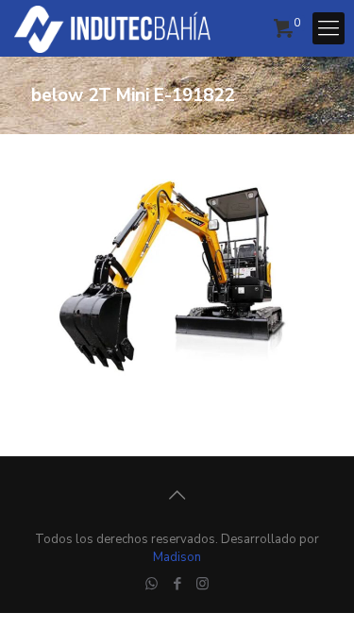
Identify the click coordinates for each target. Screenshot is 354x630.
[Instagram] (202, 583)
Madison (177, 557)
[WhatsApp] (151, 583)
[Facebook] (177, 583)
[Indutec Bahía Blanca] (112, 28)
